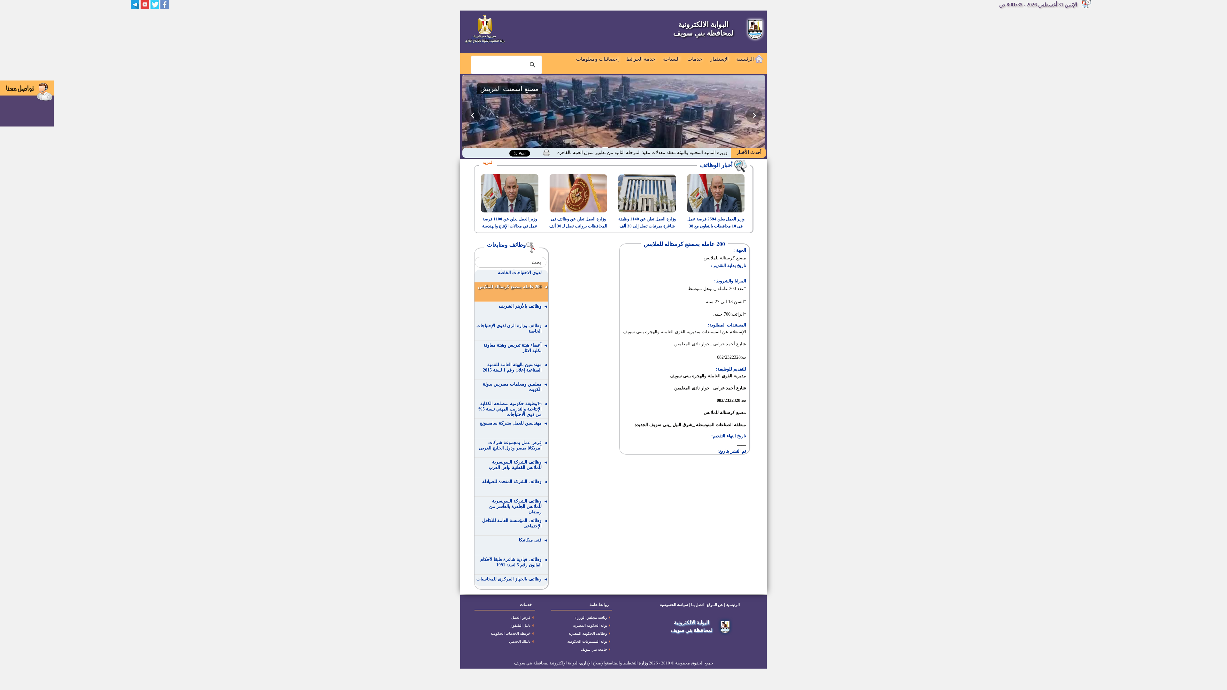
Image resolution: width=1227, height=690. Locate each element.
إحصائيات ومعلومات (597, 59)
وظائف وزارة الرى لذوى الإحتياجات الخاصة (509, 328)
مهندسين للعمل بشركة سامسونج (511, 423)
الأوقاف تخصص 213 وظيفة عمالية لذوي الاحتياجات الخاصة (510, 270)
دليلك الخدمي (519, 641)
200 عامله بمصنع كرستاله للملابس (510, 286)
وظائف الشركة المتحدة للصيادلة (512, 481)
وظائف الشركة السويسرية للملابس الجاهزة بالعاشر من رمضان (515, 506)
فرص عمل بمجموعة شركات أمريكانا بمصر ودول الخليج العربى (510, 445)
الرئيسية (745, 59)
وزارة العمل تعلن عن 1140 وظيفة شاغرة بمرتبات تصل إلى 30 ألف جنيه (647, 226)
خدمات (694, 59)
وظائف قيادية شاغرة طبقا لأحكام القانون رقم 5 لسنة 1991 (511, 562)
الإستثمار (719, 59)
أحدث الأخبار (748, 152)
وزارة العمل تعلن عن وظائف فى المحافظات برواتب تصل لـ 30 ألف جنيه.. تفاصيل (578, 226)
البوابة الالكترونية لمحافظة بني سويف (703, 28)
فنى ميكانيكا (530, 540)
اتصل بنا (697, 604)
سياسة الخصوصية (674, 604)
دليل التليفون (520, 625)
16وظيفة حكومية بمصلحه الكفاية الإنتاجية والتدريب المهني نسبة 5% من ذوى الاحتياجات (510, 409)
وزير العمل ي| (714, 152)
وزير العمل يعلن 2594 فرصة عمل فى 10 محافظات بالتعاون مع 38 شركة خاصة (716, 226)
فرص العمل (520, 617)
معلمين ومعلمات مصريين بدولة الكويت (512, 387)
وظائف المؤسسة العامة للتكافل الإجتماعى (512, 523)
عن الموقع (715, 604)
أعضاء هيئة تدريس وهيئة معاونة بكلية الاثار (512, 348)
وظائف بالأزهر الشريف (520, 306)
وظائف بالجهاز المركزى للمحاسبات (509, 579)
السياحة (671, 59)
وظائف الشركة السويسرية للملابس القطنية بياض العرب (515, 465)
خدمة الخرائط (640, 59)
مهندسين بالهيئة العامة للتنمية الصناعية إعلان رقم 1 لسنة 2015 (512, 367)
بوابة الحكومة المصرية (590, 625)
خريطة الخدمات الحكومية (510, 633)
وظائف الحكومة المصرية (587, 633)
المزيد (488, 162)
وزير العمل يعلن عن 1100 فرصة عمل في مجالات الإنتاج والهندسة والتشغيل (509, 226)
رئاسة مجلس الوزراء (591, 617)
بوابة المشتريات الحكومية (587, 641)
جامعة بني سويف (594, 649)
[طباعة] (546, 153)
